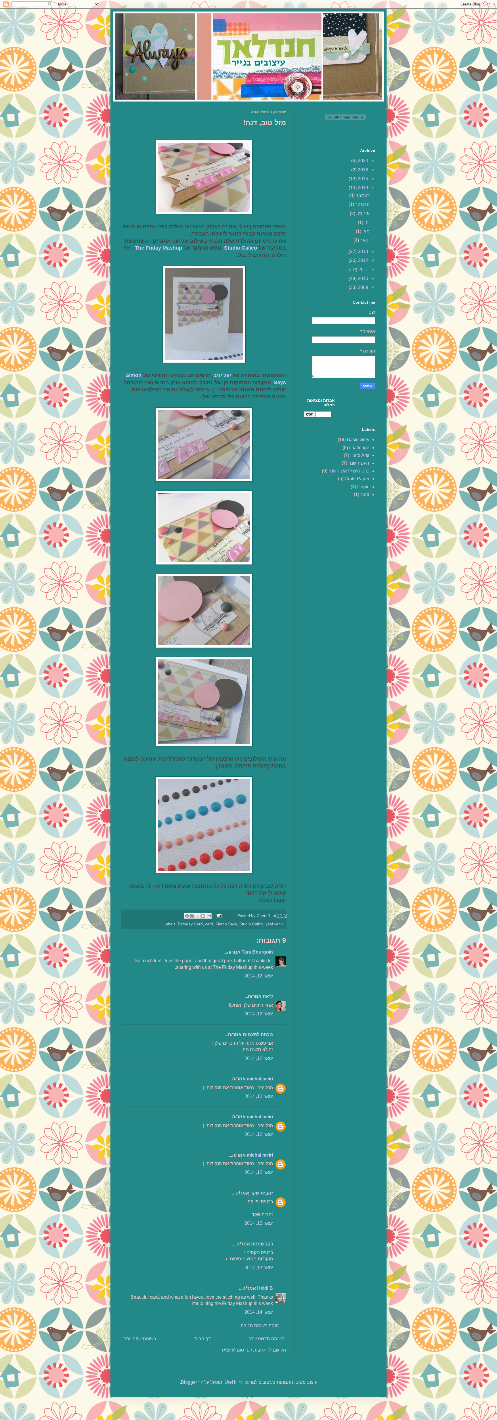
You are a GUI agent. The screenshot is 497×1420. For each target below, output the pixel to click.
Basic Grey (358, 439)
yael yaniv (274, 924)
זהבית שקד (261, 1193)
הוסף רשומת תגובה (260, 1325)
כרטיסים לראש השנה (348, 470)
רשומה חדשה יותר (266, 1338)
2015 (362, 178)
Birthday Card (190, 924)
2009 (362, 287)
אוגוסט (362, 213)
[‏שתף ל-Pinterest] (187, 916)
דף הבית (202, 1338)
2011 (362, 269)
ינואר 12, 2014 (258, 975)
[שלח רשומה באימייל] (219, 915)
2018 (362, 169)
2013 (362, 251)
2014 (362, 187)
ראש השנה (358, 463)
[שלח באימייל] (209, 916)
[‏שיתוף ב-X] (198, 916)
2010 (362, 278)
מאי (365, 231)
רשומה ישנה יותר (139, 1338)
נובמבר (362, 204)
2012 (362, 260)
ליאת (268, 996)
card (209, 924)
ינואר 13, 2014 (258, 1267)
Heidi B (265, 1288)
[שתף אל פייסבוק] (192, 916)
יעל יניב (222, 375)
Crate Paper (357, 478)
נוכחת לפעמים (258, 1034)
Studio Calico (240, 248)
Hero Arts (359, 455)
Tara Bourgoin (257, 952)
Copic (363, 486)
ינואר (364, 240)
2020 (362, 160)
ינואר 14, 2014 (258, 1312)
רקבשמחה (262, 1243)
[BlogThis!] (203, 916)
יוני (366, 222)
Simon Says (226, 924)
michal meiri (260, 1078)
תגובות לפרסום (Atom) (244, 1350)
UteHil (231, 1382)
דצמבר (362, 195)
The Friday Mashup (158, 248)
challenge (359, 447)
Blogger (189, 1382)
